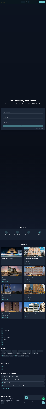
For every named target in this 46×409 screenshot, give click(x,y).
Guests (4, 120)
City (3, 114)
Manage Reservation (33, 1)
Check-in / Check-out (6, 109)
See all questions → (5, 388)
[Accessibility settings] (2, 402)
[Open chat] (43, 402)
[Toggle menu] (27, 2)
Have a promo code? (40, 128)
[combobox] (23, 117)
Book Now (42, 1)
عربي (22, 1)
